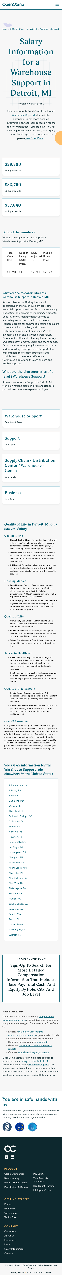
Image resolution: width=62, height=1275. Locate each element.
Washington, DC (17, 929)
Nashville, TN (16, 873)
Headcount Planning (43, 1186)
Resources (9, 1208)
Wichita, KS (15, 934)
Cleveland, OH (16, 811)
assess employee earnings (22, 1035)
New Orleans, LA (18, 878)
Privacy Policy (17, 1272)
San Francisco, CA (18, 903)
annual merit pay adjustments (33, 1052)
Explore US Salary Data (13, 29)
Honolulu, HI (15, 831)
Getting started (17, 1199)
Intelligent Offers (42, 1190)
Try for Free (10, 1217)
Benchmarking (11, 1178)
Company (11, 1226)
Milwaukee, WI (16, 862)
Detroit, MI (32, 29)
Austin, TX (14, 795)
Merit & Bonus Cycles (15, 1182)
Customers (10, 1231)
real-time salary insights (30, 1031)
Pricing (8, 1204)
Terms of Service (34, 1272)
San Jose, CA (16, 909)
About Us (9, 1235)
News (7, 1244)
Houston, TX (15, 836)
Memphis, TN (16, 857)
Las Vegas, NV (16, 847)
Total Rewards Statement (40, 1180)
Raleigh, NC (15, 898)
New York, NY (16, 883)
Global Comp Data (14, 1173)
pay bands (42, 1042)
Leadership (10, 1240)
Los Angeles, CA (17, 852)
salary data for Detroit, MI (34, 1061)
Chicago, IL (14, 806)
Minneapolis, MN (18, 867)
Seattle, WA (15, 914)
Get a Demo (10, 1213)
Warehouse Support (49, 29)
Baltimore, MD (16, 800)
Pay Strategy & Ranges (16, 1187)
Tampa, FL (14, 919)
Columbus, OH (17, 821)
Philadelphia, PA (17, 888)
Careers (8, 1253)
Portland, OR (15, 893)
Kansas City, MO (17, 842)
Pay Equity (38, 1173)
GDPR (48, 1272)
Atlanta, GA (15, 790)
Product (11, 1168)
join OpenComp (35, 138)
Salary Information (14, 1249)
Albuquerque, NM (18, 785)
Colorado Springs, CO (20, 816)
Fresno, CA (14, 826)
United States (16, 924)
